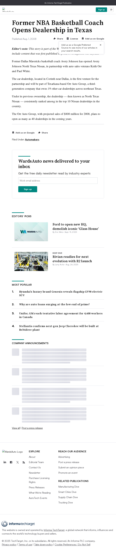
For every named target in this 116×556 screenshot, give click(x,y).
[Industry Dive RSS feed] (24, 462)
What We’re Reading (40, 492)
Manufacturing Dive (68, 486)
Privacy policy (9, 544)
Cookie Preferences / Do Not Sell (72, 544)
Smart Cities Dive (67, 491)
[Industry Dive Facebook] (11, 462)
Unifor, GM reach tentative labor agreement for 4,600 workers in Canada (61, 315)
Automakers (32, 139)
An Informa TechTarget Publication (58, 3)
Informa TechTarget (54, 530)
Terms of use (25, 544)
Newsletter (34, 472)
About (32, 456)
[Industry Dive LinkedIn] (5, 462)
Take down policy (43, 544)
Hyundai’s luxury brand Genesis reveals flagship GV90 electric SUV (60, 293)
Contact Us (35, 467)
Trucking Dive (65, 502)
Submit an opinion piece (71, 467)
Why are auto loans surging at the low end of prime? (54, 304)
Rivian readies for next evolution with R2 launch (72, 258)
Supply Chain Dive (68, 497)
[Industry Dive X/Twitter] (17, 462)
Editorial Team (36, 462)
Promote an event (67, 472)
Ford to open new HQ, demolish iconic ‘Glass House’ (76, 226)
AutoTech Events (38, 497)
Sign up (101, 9)
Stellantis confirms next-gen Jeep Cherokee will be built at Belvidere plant (59, 327)
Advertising (64, 456)
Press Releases (37, 487)
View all (16, 428)
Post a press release (32, 428)
